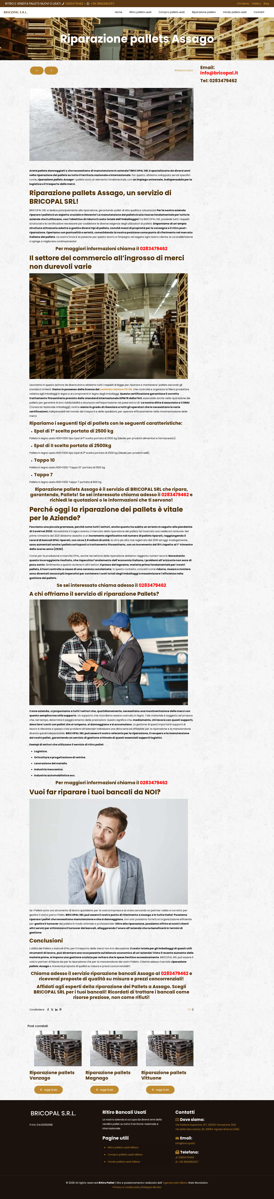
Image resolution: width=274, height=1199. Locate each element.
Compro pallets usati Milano (125, 1154)
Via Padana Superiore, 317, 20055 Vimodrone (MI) (205, 1125)
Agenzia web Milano (175, 1183)
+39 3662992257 (102, 4)
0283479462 (74, 4)
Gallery (256, 3)
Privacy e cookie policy (127, 1187)
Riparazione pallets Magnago (107, 1075)
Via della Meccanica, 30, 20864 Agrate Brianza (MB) (207, 1129)
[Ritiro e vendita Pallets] (15, 12)
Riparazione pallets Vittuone (163, 1075)
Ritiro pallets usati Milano (123, 1147)
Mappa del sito (152, 1187)
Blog (266, 3)
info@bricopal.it (185, 1143)
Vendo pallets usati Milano (124, 1162)
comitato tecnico (112, 389)
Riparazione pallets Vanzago (52, 1075)
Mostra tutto (185, 70)
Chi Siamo (243, 3)
